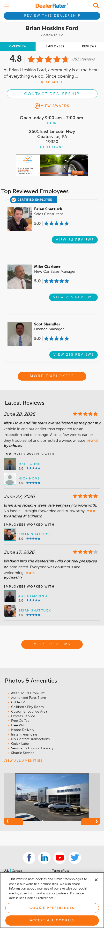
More (92, 440)
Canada (17, 870)
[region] (52, 900)
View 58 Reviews (75, 240)
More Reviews (52, 644)
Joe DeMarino (33, 596)
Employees (54, 46)
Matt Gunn (29, 464)
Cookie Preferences (52, 908)
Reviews (89, 46)
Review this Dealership (52, 15)
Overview (18, 46)
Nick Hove (29, 478)
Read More (52, 82)
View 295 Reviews (73, 297)
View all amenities (23, 760)
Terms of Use (60, 870)
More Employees (52, 376)
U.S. (7, 870)
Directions (52, 147)
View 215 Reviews (73, 354)
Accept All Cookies (52, 920)
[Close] (96, 880)
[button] (13, 821)
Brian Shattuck (34, 534)
